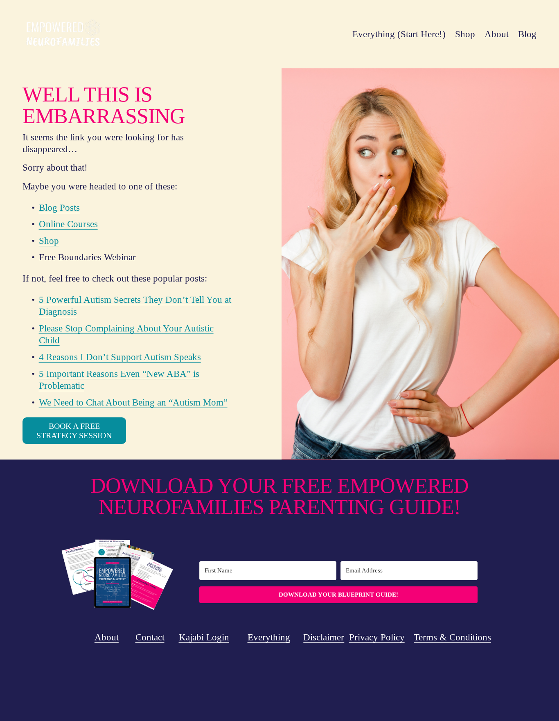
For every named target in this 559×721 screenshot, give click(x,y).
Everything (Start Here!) (399, 34)
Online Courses (68, 224)
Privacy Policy (377, 637)
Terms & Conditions (452, 637)
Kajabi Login (204, 637)
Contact (150, 637)
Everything (269, 637)
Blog (527, 34)
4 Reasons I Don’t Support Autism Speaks (120, 357)
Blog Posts (59, 208)
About (497, 34)
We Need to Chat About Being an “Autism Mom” (133, 402)
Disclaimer (323, 637)
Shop (465, 34)
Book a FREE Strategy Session (74, 430)
